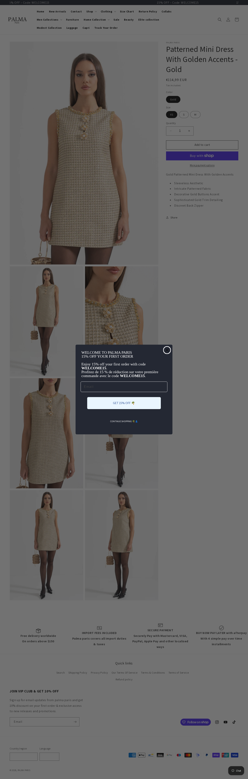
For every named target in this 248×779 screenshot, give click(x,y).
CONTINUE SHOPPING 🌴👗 (124, 421)
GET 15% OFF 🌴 (124, 403)
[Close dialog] (167, 350)
